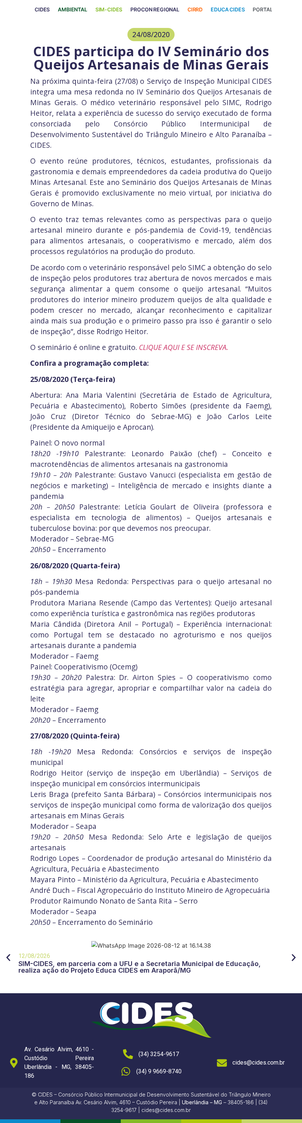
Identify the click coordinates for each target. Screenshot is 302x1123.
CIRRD (195, 9)
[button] (151, 34)
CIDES (42, 9)
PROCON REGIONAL (154, 9)
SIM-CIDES (109, 9)
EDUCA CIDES (228, 9)
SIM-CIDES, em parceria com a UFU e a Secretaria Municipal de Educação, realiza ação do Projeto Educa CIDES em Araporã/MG (139, 967)
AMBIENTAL (72, 9)
